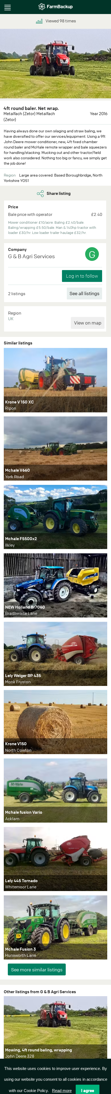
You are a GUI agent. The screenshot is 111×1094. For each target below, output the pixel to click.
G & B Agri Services (31, 256)
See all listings (84, 293)
